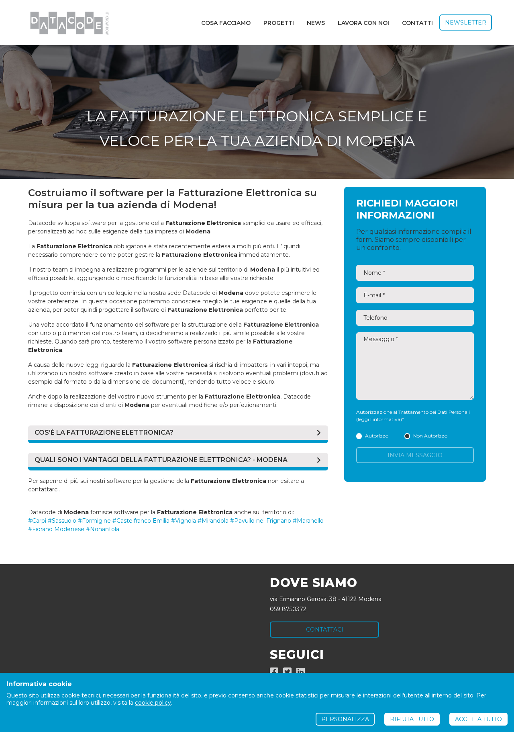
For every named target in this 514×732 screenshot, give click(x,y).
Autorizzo (376, 436)
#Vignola (183, 520)
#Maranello (308, 520)
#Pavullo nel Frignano (260, 520)
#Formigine (94, 520)
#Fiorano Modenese (56, 529)
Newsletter (465, 22)
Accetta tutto (478, 719)
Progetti (278, 23)
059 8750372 (288, 609)
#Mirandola (213, 520)
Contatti (417, 23)
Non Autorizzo (430, 436)
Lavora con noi (363, 23)
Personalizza (345, 719)
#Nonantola (102, 529)
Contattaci (324, 629)
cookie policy (153, 702)
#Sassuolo (62, 520)
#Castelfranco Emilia (140, 520)
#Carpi (37, 520)
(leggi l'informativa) (379, 419)
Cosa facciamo (226, 23)
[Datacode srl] (66, 22)
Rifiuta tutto (412, 719)
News (316, 23)
